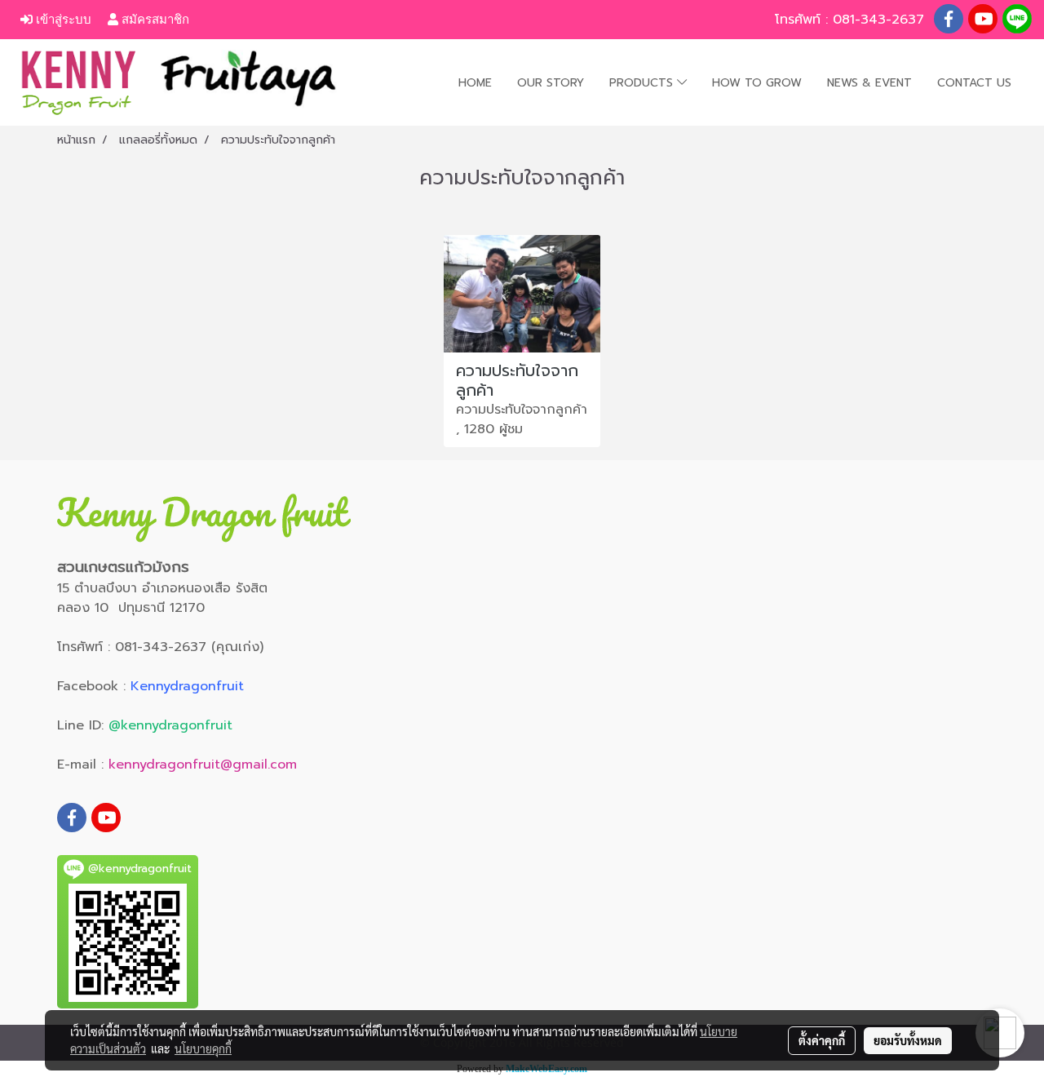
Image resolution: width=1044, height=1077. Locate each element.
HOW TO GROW (757, 82)
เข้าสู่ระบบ (62, 19)
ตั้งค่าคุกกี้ (821, 1040)
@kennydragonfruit (170, 725)
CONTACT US (974, 82)
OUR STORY (550, 82)
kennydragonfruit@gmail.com (202, 764)
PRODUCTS (643, 82)
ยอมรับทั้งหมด (908, 1040)
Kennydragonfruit (187, 686)
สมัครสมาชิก (153, 19)
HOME (475, 82)
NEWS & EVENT (869, 82)
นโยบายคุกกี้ (203, 1048)
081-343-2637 (881, 19)
